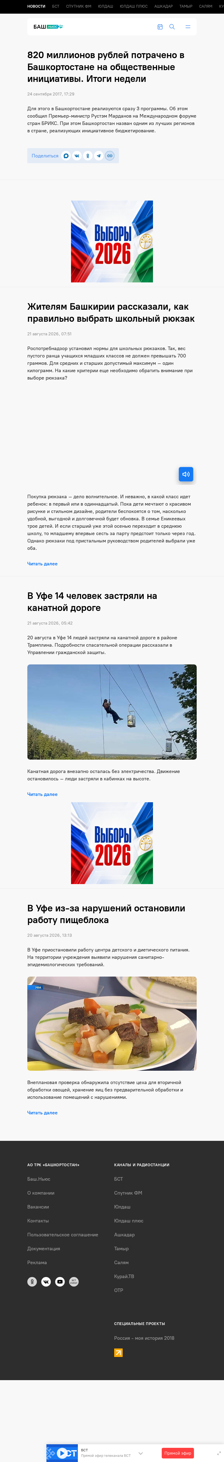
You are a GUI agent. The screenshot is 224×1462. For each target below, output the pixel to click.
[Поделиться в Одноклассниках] (88, 155)
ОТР (118, 1290)
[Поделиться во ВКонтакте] (77, 155)
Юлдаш (105, 6)
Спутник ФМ (78, 6)
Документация (43, 1249)
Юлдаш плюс (134, 6)
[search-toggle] (172, 27)
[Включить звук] (186, 474)
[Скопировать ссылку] (109, 155)
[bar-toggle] (188, 27)
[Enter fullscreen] (219, 1453)
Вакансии (38, 1207)
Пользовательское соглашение (62, 1235)
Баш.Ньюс (38, 1179)
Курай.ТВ (124, 1276)
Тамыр (185, 6)
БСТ (55, 6)
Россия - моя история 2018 (144, 1338)
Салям (205, 6)
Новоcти (36, 6)
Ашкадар (163, 6)
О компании (40, 1193)
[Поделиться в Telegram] (99, 155)
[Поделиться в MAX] (66, 155)
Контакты (38, 1221)
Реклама (37, 1263)
